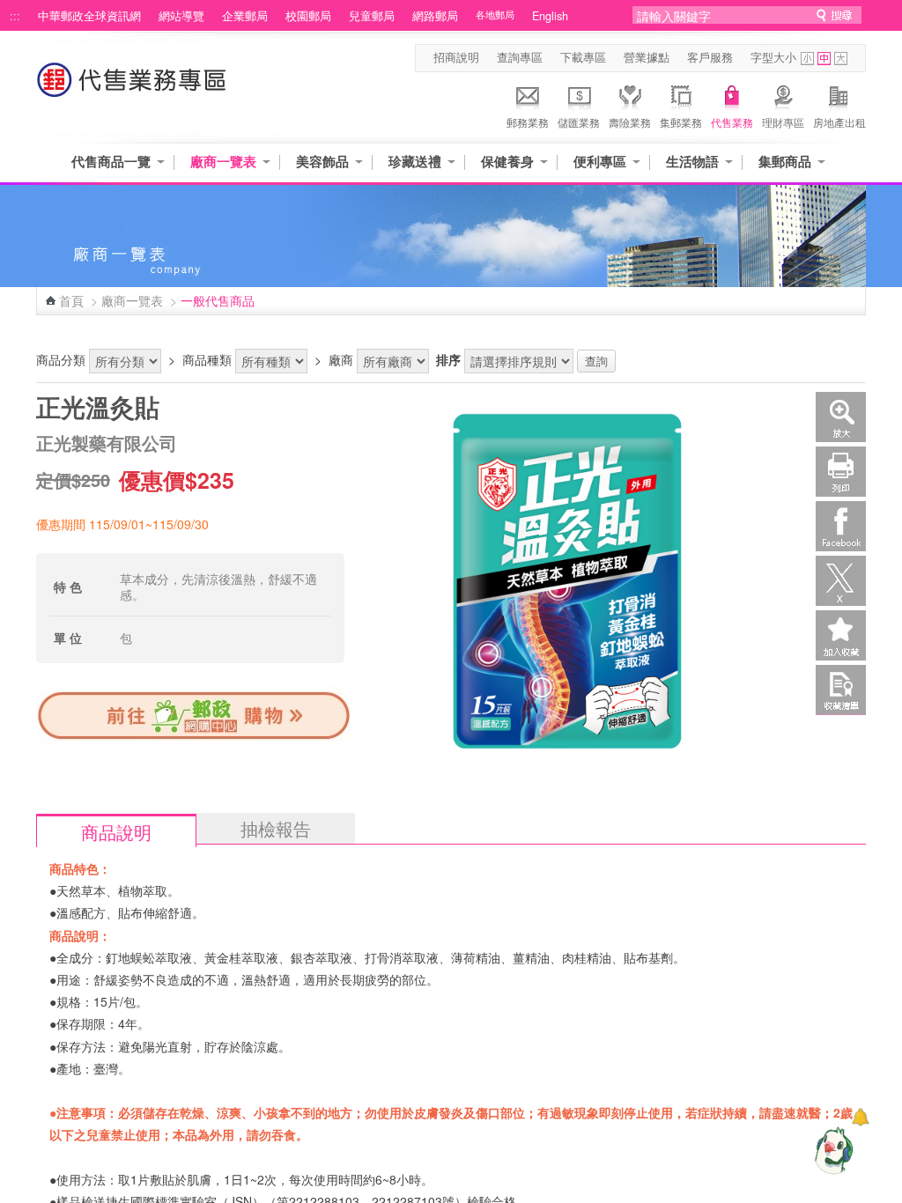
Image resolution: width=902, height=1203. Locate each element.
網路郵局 (435, 16)
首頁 (71, 300)
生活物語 (692, 161)
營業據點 (646, 57)
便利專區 (599, 161)
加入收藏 (841, 635)
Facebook (841, 526)
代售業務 (732, 121)
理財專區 (783, 121)
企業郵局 (245, 16)
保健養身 (507, 161)
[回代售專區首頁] (132, 88)
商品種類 (207, 359)
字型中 (824, 58)
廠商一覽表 (223, 161)
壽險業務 (630, 121)
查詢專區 (520, 57)
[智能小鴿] (831, 1150)
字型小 (807, 58)
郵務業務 (527, 121)
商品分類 (60, 359)
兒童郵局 (372, 16)
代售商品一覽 (111, 161)
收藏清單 (841, 690)
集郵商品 (784, 161)
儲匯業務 (579, 121)
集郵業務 (681, 121)
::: (15, 16)
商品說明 (116, 832)
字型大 (840, 58)
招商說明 (456, 57)
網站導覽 (181, 16)
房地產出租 (839, 121)
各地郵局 (495, 14)
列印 (841, 472)
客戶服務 (710, 57)
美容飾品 (322, 161)
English (550, 16)
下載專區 (583, 57)
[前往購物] (194, 738)
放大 (841, 417)
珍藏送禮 (414, 161)
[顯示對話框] (860, 1117)
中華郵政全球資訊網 (89, 16)
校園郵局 (308, 16)
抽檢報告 (275, 828)
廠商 (341, 359)
